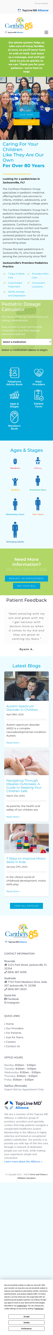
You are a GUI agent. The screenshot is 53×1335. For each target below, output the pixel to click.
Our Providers (14, 1028)
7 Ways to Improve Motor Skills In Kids (26, 860)
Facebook (13, 999)
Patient (39, 405)
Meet (39, 383)
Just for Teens (14, 1037)
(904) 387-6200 (17, 972)
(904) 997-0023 (17, 989)
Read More (12, 742)
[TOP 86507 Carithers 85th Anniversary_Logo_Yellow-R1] (22, 924)
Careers (11, 1041)
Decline (27, 1323)
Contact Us (13, 1046)
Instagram (13, 1002)
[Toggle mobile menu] (47, 32)
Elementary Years (15, 514)
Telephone (14, 383)
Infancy (38, 468)
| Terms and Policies (37, 1174)
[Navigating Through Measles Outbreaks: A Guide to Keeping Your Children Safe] (26, 762)
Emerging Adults (15, 542)
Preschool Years (38, 490)
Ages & (14, 405)
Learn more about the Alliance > (23, 1161)
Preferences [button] (38, 1309)
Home (10, 1023)
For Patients (13, 1032)
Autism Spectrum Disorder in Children (22, 708)
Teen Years (37, 514)
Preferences (26, 1329)
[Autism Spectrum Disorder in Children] (26, 686)
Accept (27, 1317)
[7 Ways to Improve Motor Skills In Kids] (26, 838)
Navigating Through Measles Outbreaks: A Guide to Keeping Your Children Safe (24, 786)
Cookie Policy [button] (22, 1306)
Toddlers (15, 490)
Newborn (14, 427)
